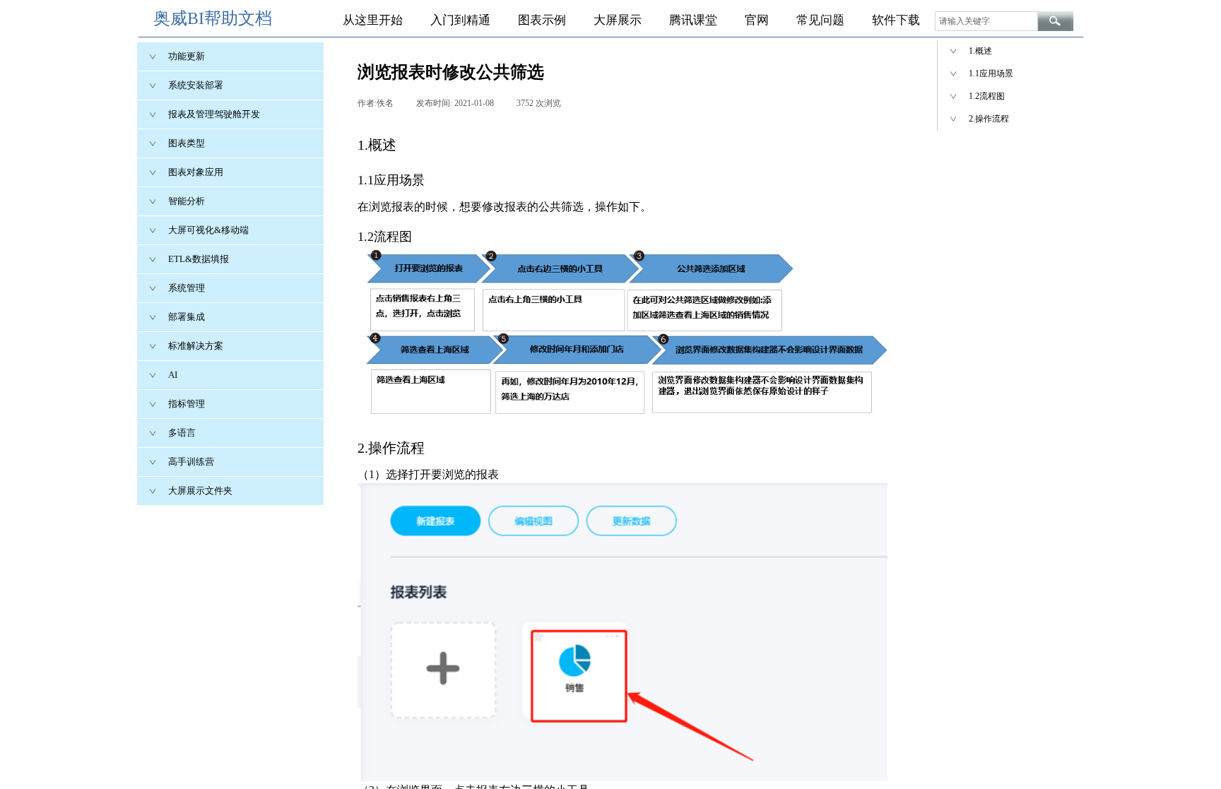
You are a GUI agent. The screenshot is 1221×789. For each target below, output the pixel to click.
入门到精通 (460, 20)
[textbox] (986, 21)
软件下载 (896, 20)
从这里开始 (373, 20)
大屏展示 (618, 20)
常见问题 (820, 20)
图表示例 (542, 20)
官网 (757, 20)
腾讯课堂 (693, 20)
